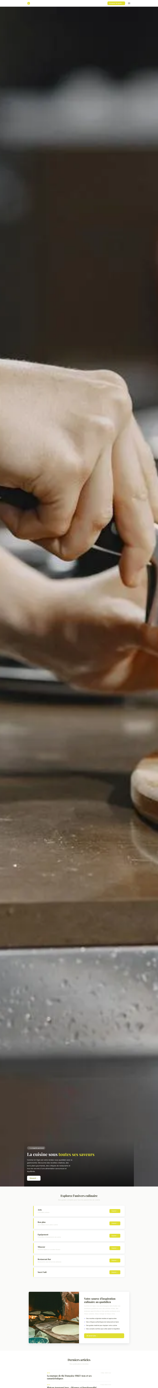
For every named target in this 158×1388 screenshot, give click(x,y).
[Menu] (129, 3)
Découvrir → (34, 1178)
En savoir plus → (92, 1336)
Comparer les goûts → (116, 3)
